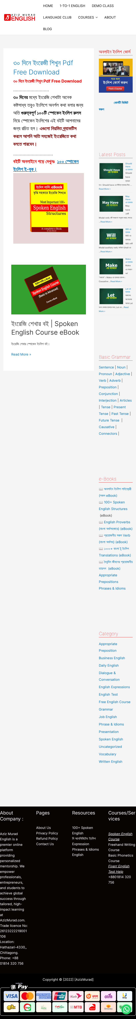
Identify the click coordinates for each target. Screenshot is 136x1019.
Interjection (108, 400)
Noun (121, 367)
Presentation (109, 732)
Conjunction (108, 394)
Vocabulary (107, 754)
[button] (126, 1009)
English (77, 855)
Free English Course (115, 702)
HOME (48, 6)
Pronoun (105, 374)
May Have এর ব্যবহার (129, 199)
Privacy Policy (47, 833)
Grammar (106, 709)
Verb (102, 381)
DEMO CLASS (103, 6)
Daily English (109, 665)
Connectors (108, 434)
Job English (108, 717)
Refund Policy (47, 838)
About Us (43, 828)
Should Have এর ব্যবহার (129, 166)
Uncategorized (110, 747)
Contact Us (45, 844)
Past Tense (120, 414)
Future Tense (109, 420)
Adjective (122, 374)
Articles (126, 400)
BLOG (47, 29)
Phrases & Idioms (112, 588)
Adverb (115, 381)
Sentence (106, 367)
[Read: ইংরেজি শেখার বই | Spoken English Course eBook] (48, 289)
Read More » (21, 354)
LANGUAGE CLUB (57, 17)
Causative (106, 427)
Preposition (108, 387)
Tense (105, 407)
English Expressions (114, 687)
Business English (112, 658)
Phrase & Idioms (111, 724)
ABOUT (110, 17)
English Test (108, 694)
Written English (110, 762)
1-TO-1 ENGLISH (72, 6)
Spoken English (111, 739)
